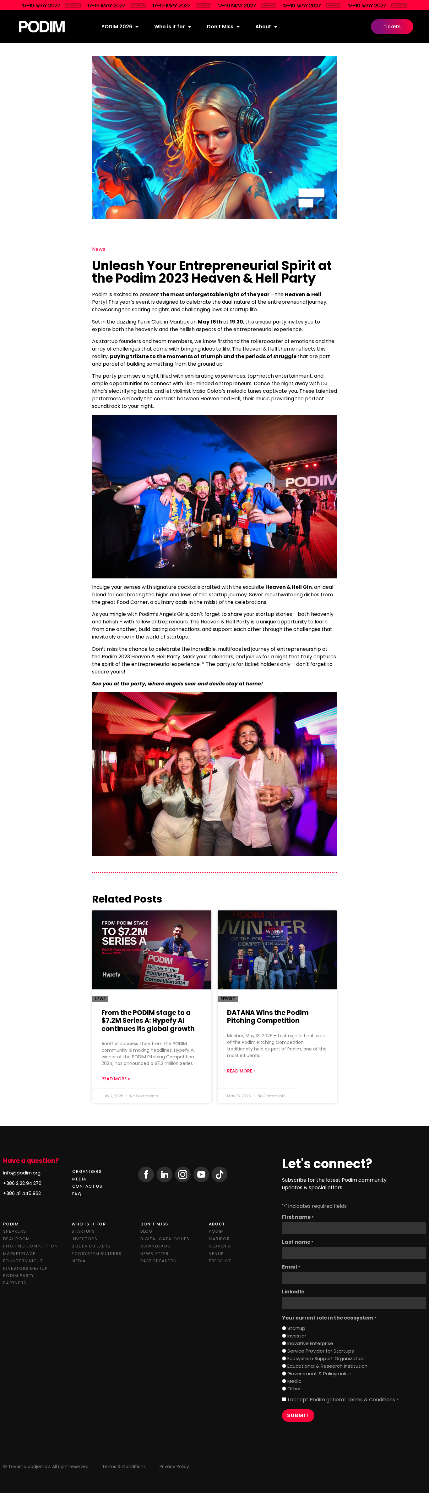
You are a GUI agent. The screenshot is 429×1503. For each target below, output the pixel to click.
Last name (297, 1242)
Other (294, 1388)
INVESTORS (84, 1239)
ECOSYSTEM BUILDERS (97, 1254)
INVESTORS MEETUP (25, 1268)
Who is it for (169, 26)
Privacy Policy (174, 1466)
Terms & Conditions (371, 1399)
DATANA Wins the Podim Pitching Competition (268, 1016)
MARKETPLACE (19, 1254)
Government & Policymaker (319, 1373)
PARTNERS (14, 1283)
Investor (296, 1335)
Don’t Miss (220, 26)
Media (294, 1381)
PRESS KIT (220, 1261)
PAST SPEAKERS (158, 1261)
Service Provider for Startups (320, 1350)
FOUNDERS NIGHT (23, 1261)
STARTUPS (83, 1231)
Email (291, 1266)
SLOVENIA (220, 1246)
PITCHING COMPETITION (30, 1246)
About (263, 26)
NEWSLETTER (154, 1254)
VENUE (216, 1254)
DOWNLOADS (155, 1246)
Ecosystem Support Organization (326, 1358)
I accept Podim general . (343, 1399)
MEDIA (79, 1179)
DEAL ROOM (16, 1239)
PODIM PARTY (18, 1276)
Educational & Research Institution (327, 1366)
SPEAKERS (14, 1231)
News (98, 249)
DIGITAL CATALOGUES (165, 1239)
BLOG (146, 1231)
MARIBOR (219, 1239)
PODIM (216, 1231)
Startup (296, 1328)
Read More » (115, 1079)
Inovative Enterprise (310, 1343)
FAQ (77, 1194)
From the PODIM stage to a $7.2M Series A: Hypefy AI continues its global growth (148, 1020)
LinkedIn (293, 1291)
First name (298, 1217)
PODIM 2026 (116, 26)
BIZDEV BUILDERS (91, 1246)
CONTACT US (87, 1186)
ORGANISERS (87, 1171)
